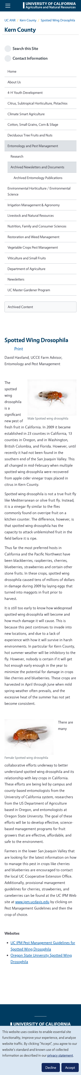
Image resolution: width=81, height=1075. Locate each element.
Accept (70, 1067)
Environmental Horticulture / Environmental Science (39, 191)
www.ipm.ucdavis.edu (32, 901)
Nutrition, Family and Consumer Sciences (37, 226)
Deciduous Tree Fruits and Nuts (30, 135)
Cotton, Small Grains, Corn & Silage (33, 124)
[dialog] (40, 1050)
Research (17, 156)
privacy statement (60, 1055)
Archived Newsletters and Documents (37, 167)
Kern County (28, 20)
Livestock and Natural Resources (31, 215)
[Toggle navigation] (7, 6)
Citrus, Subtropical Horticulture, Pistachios (37, 103)
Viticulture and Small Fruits (27, 258)
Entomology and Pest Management (33, 146)
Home (12, 71)
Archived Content (20, 307)
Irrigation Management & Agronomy (34, 205)
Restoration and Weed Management (33, 237)
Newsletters (16, 279)
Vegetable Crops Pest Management (33, 247)
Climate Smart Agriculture (26, 114)
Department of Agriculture (26, 268)
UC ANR (10, 20)
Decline (50, 1067)
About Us (14, 82)
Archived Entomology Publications (38, 177)
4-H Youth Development (25, 92)
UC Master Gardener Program (29, 290)
